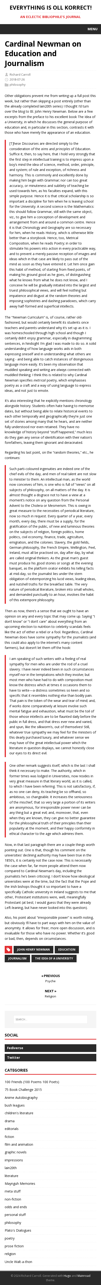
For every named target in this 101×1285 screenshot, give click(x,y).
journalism (17, 958)
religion (10, 1254)
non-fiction (13, 1199)
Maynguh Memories (20, 1183)
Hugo (67, 1276)
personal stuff (15, 1214)
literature (11, 1176)
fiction (9, 1136)
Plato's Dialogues (18, 1230)
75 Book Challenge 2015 (23, 1089)
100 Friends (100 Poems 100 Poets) (32, 1082)
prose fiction (14, 1246)
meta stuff (12, 1191)
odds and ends (16, 1207)
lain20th (11, 1168)
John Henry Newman (33, 950)
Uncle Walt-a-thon (18, 1261)
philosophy (18, 84)
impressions (14, 1160)
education (66, 950)
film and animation (19, 1144)
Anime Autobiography (21, 1097)
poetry (10, 1238)
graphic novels (16, 1152)
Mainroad (84, 1276)
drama (10, 1121)
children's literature (19, 1113)
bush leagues (15, 1105)
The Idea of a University (54, 958)
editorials (12, 1128)
